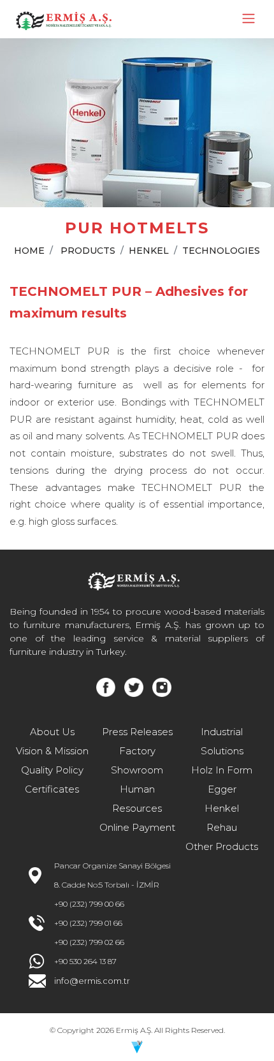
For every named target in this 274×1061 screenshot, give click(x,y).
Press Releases (137, 732)
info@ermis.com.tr (92, 981)
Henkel (222, 808)
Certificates (52, 789)
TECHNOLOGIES (221, 250)
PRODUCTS (88, 250)
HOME (29, 250)
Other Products (221, 846)
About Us (52, 732)
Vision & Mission (52, 751)
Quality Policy (52, 770)
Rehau (221, 827)
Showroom (137, 770)
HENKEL (149, 250)
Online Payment (137, 827)
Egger (222, 789)
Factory (137, 751)
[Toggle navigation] (248, 18)
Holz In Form (221, 770)
